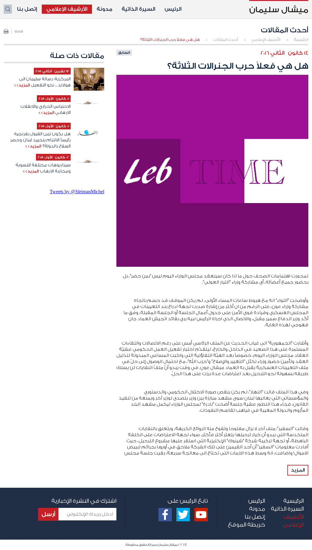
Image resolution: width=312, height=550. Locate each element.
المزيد (298, 470)
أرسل (48, 514)
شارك (18, 31)
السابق (124, 52)
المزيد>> (22, 85)
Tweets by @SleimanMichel (77, 191)
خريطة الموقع (246, 524)
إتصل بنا (27, 9)
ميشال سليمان (278, 9)
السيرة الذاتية (138, 9)
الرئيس (173, 9)
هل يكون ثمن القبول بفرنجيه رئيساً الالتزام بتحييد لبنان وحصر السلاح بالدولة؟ (40, 140)
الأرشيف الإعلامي (66, 9)
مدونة (104, 9)
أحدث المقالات (225, 39)
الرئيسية (301, 39)
